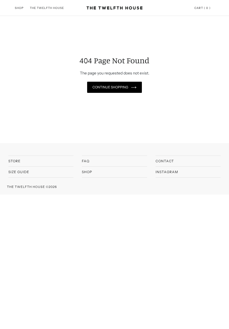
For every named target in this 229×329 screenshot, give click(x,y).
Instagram (167, 172)
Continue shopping (110, 87)
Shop (87, 172)
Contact (165, 161)
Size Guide (18, 172)
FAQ (85, 161)
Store (14, 161)
